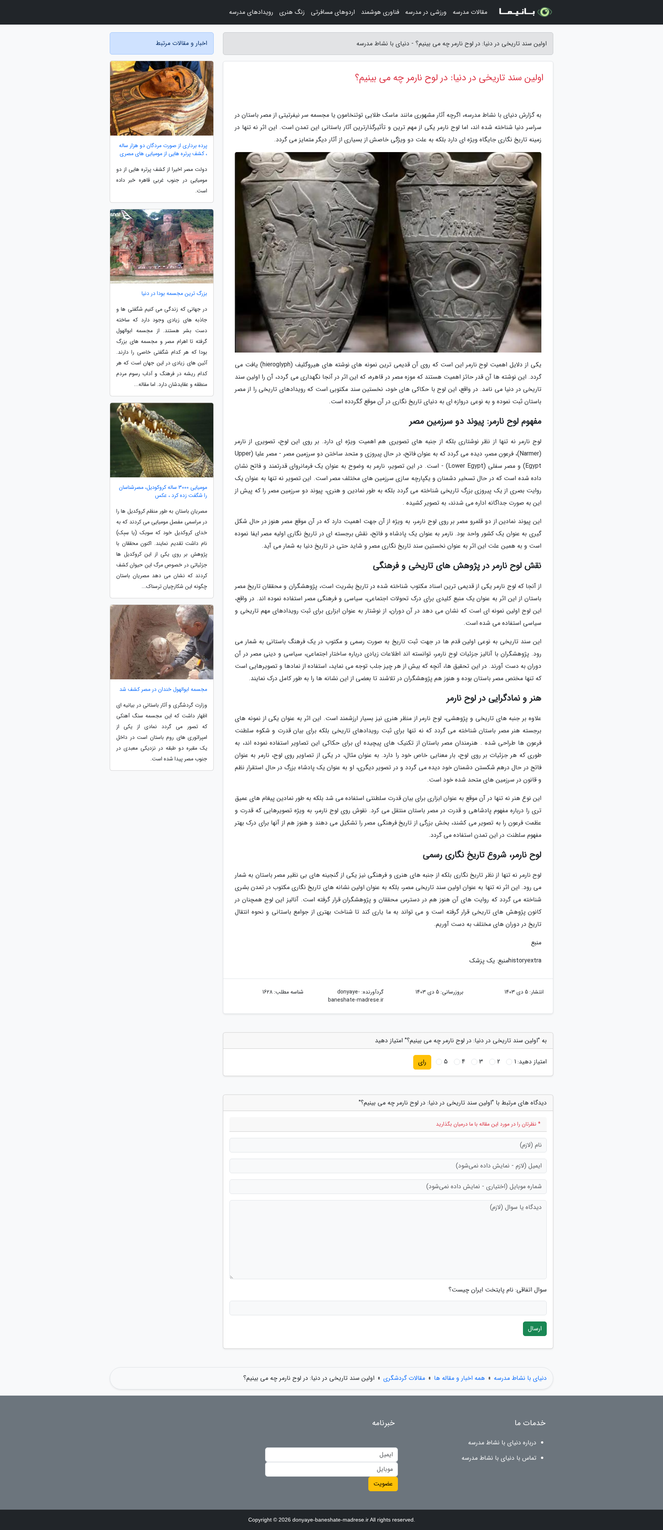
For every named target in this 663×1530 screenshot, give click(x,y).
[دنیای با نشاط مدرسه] (524, 12)
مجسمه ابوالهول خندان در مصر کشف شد (163, 690)
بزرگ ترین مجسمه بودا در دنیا (174, 294)
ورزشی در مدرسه (426, 12)
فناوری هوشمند (380, 12)
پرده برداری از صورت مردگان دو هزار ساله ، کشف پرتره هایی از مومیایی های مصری (163, 150)
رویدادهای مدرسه (251, 12)
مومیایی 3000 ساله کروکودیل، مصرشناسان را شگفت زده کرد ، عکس (163, 492)
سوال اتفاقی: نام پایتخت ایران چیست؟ (498, 1290)
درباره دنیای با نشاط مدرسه (502, 1442)
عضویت (383, 1484)
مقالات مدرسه (470, 12)
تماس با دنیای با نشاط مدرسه (499, 1458)
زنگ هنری (292, 12)
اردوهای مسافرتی (333, 12)
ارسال (535, 1328)
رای (422, 1062)
